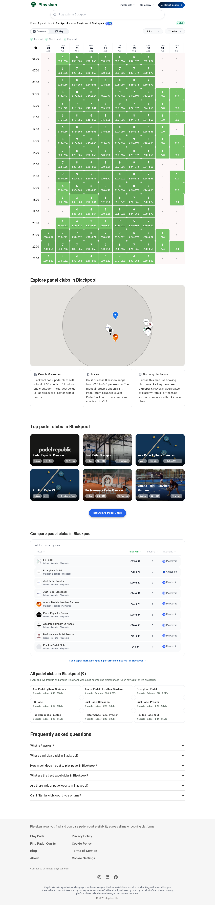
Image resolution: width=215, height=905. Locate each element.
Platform (168, 552)
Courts (151, 552)
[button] (115, 315)
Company (145, 5)
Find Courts (125, 5)
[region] (107, 158)
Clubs (149, 31)
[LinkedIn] (107, 878)
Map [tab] (61, 31)
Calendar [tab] (42, 31)
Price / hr (134, 552)
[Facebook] (116, 878)
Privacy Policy (82, 836)
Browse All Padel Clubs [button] (107, 512)
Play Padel (37, 836)
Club (39, 552)
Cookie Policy (82, 843)
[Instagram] (99, 878)
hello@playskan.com (57, 868)
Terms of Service (84, 851)
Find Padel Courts (43, 843)
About (34, 858)
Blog (33, 851)
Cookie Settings (83, 858)
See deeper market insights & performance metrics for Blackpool (106, 660)
